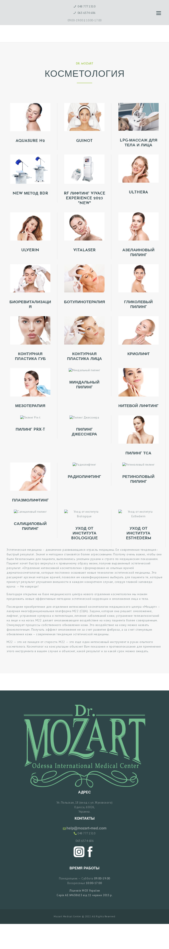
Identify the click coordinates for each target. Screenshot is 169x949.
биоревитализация (30, 304)
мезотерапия (30, 406)
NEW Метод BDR (30, 194)
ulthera (138, 193)
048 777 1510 (86, 833)
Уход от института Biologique (84, 533)
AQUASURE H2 (30, 141)
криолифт (138, 354)
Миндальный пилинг (84, 385)
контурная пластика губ (30, 356)
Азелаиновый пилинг (138, 252)
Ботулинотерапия (84, 302)
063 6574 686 (84, 841)
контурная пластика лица (84, 356)
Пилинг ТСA (138, 453)
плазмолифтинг (30, 501)
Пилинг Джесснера (84, 432)
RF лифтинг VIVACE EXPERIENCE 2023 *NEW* (84, 198)
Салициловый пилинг (30, 526)
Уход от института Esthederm (138, 533)
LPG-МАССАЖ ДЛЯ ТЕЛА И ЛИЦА (138, 143)
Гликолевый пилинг (138, 304)
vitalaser (84, 250)
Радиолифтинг (84, 477)
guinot (84, 141)
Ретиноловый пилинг (138, 479)
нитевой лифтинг (138, 406)
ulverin (30, 250)
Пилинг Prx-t (30, 430)
